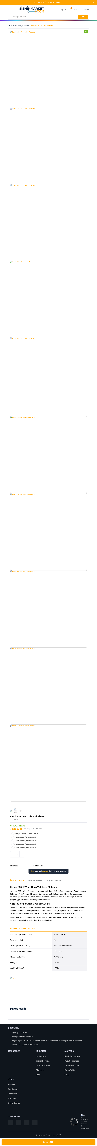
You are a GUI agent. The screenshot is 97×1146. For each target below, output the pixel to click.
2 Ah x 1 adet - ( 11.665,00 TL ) (25, 837)
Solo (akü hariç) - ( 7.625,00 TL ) (26, 834)
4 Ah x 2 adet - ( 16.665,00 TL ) (25, 844)
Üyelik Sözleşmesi (72, 1056)
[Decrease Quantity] (12, 854)
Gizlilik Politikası (43, 1061)
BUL (83, 17)
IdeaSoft (57, 1135)
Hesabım (11, 1084)
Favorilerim (13, 1094)
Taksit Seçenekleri (35, 880)
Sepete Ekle (48, 1142)
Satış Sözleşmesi (71, 1061)
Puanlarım (12, 1098)
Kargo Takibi (69, 1070)
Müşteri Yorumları (54, 880)
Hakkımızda (41, 1056)
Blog (38, 1075)
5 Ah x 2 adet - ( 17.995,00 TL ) (25, 847)
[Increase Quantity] (22, 854)
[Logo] (31, 9)
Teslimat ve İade (71, 1065)
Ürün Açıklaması (17, 880)
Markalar (40, 1070)
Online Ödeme (14, 1103)
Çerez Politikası (43, 1065)
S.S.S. (66, 1075)
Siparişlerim (13, 1089)
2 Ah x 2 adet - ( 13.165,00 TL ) (25, 840)
